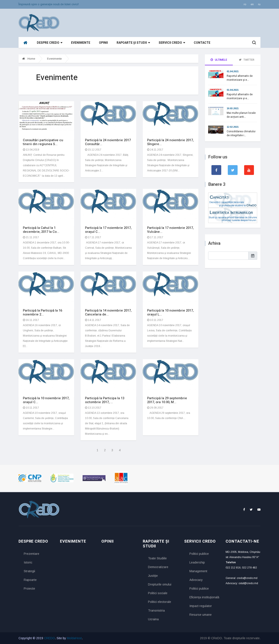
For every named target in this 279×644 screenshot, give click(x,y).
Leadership (197, 562)
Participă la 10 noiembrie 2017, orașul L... (170, 312)
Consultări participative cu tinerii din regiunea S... (43, 142)
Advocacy (196, 580)
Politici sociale (157, 593)
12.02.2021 (232, 127)
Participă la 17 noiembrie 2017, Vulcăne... (170, 229)
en (252, 4)
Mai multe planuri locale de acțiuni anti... (241, 115)
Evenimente (80, 42)
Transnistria (156, 610)
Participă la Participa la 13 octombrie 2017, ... (104, 400)
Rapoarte (30, 580)
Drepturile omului (159, 584)
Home (31, 58)
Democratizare (158, 567)
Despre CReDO (48, 42)
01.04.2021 (232, 71)
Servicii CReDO (170, 42)
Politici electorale (159, 602)
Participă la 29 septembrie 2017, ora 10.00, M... (167, 400)
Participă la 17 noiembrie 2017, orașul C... (108, 229)
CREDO (49, 638)
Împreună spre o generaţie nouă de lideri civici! (49, 4)
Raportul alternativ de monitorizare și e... (240, 78)
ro (245, 4)
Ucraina (153, 619)
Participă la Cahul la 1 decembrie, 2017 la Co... (41, 229)
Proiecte (29, 588)
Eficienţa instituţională (204, 597)
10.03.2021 (232, 108)
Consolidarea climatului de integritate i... (241, 133)
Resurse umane (200, 614)
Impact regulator (200, 606)
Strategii (29, 571)
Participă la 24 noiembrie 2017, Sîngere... (170, 142)
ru (259, 4)
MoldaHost (74, 638)
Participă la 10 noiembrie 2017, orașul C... (46, 400)
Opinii (103, 42)
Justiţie (153, 575)
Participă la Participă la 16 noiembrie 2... (42, 312)
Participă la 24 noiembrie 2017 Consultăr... (108, 142)
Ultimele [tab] (220, 60)
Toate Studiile (157, 558)
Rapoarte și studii (132, 42)
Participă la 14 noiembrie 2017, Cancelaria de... (108, 312)
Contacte (202, 42)
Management (198, 571)
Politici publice (199, 553)
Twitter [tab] (248, 60)
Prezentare (31, 553)
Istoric (28, 562)
